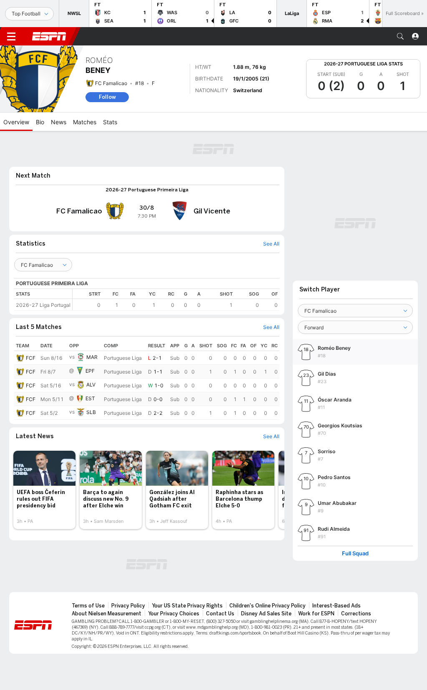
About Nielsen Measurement (106, 614)
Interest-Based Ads (336, 606)
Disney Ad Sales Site (266, 614)
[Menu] (11, 36)
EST (90, 398)
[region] (176, 300)
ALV (90, 384)
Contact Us (220, 614)
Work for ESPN (316, 614)
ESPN (49, 36)
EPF (90, 371)
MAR (92, 357)
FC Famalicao (111, 83)
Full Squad (355, 553)
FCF (30, 358)
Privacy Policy (128, 606)
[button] (400, 36)
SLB (91, 412)
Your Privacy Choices (173, 614)
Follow (107, 97)
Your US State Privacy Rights (187, 606)
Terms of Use (88, 606)
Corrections (356, 614)
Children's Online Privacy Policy (267, 606)
